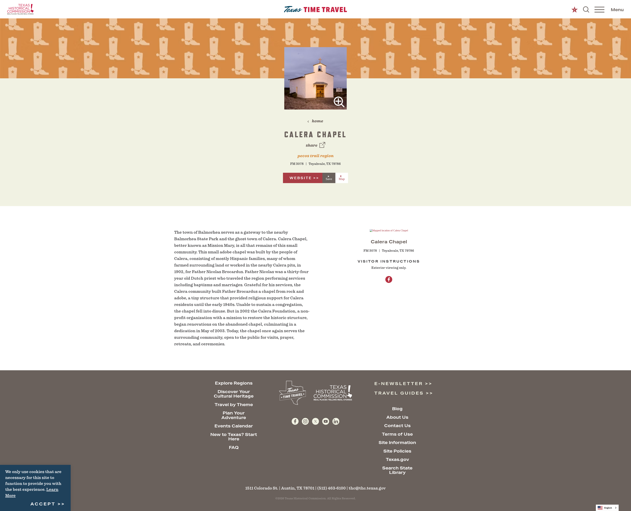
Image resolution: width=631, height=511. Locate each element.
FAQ (234, 447)
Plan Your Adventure (233, 415)
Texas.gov (397, 459)
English (608, 508)
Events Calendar (233, 425)
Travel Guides (399, 393)
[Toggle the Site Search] (586, 9)
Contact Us (397, 425)
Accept (43, 503)
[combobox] (607, 508)
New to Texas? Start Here (233, 437)
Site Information (397, 442)
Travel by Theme (234, 404)
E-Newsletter (398, 383)
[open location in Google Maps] (389, 230)
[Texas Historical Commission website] (20, 9)
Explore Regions (234, 383)
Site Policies (397, 451)
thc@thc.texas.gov (367, 488)
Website (301, 178)
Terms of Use (397, 434)
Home (317, 121)
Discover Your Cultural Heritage (234, 394)
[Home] (315, 9)
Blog (397, 408)
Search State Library (397, 470)
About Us (397, 417)
